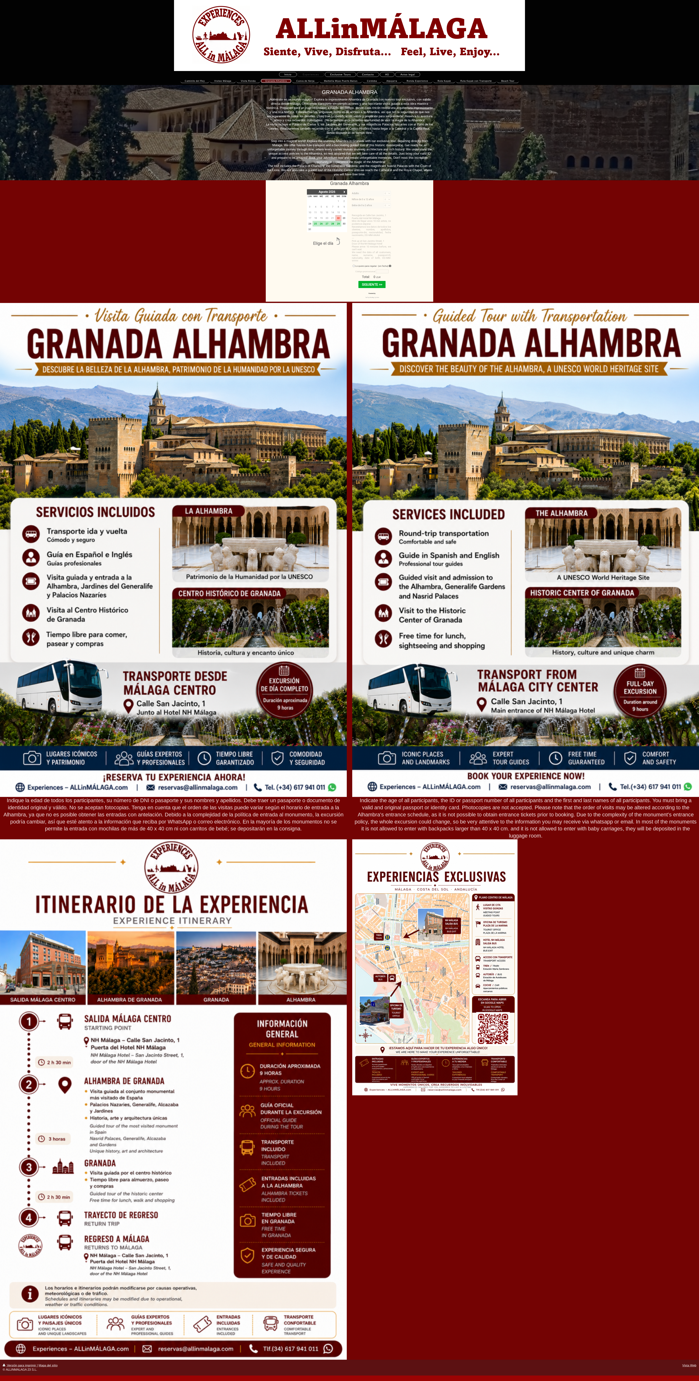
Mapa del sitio (48, 1365)
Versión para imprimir (21, 1365)
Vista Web (689, 1365)
